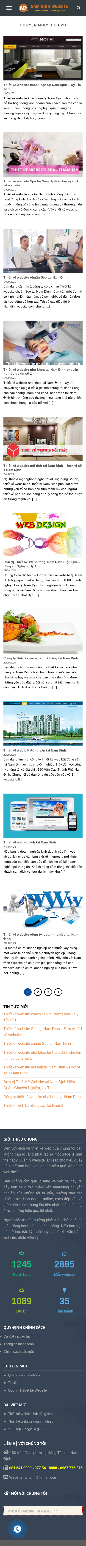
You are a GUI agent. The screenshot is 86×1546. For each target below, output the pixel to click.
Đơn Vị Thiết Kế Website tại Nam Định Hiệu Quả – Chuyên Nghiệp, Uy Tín (39, 1085)
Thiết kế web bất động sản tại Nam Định (36, 1106)
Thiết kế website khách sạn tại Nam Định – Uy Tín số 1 (40, 1017)
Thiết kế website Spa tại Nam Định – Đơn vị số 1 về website (43, 1032)
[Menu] (9, 8)
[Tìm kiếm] (78, 7)
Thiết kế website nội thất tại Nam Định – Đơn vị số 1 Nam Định (41, 1070)
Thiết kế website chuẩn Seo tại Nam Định (37, 1043)
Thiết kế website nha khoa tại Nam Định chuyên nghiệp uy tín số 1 (42, 1055)
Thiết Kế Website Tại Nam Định (32, 1511)
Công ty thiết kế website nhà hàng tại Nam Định (42, 1097)
